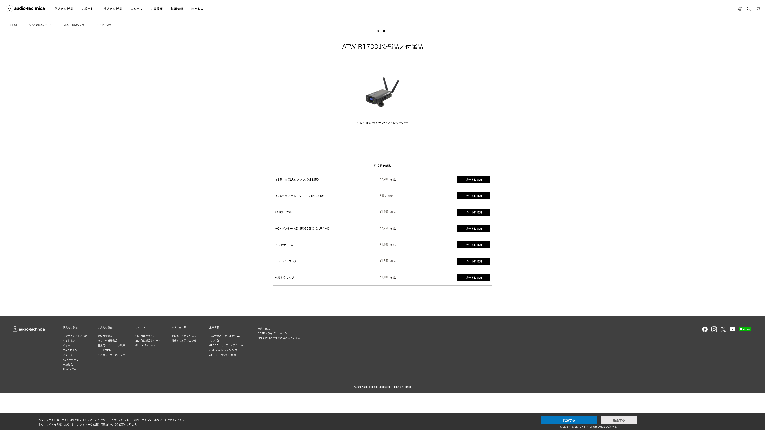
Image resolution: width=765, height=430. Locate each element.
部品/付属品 (70, 369)
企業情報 (157, 8)
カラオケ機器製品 (108, 340)
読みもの (197, 8)
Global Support (145, 345)
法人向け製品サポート (148, 340)
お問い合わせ (178, 327)
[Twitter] (723, 331)
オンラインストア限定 (75, 335)
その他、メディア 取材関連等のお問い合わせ (184, 338)
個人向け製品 (64, 8)
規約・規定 (264, 328)
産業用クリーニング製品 (111, 345)
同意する (569, 420)
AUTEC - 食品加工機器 (222, 355)
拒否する (619, 420)
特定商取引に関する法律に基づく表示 (279, 338)
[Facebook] (705, 331)
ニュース (136, 8)
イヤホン (68, 345)
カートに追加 (474, 179)
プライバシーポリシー (152, 419)
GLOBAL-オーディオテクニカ (226, 345)
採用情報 (177, 8)
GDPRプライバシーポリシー (274, 333)
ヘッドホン (69, 340)
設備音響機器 (105, 335)
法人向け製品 (113, 8)
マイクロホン (70, 350)
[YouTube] (732, 331)
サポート (87, 8)
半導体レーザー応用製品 (111, 355)
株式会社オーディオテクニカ (225, 335)
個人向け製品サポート (148, 335)
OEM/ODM (104, 350)
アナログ (68, 355)
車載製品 (68, 364)
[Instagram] (714, 331)
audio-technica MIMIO (223, 350)
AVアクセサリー (72, 359)
